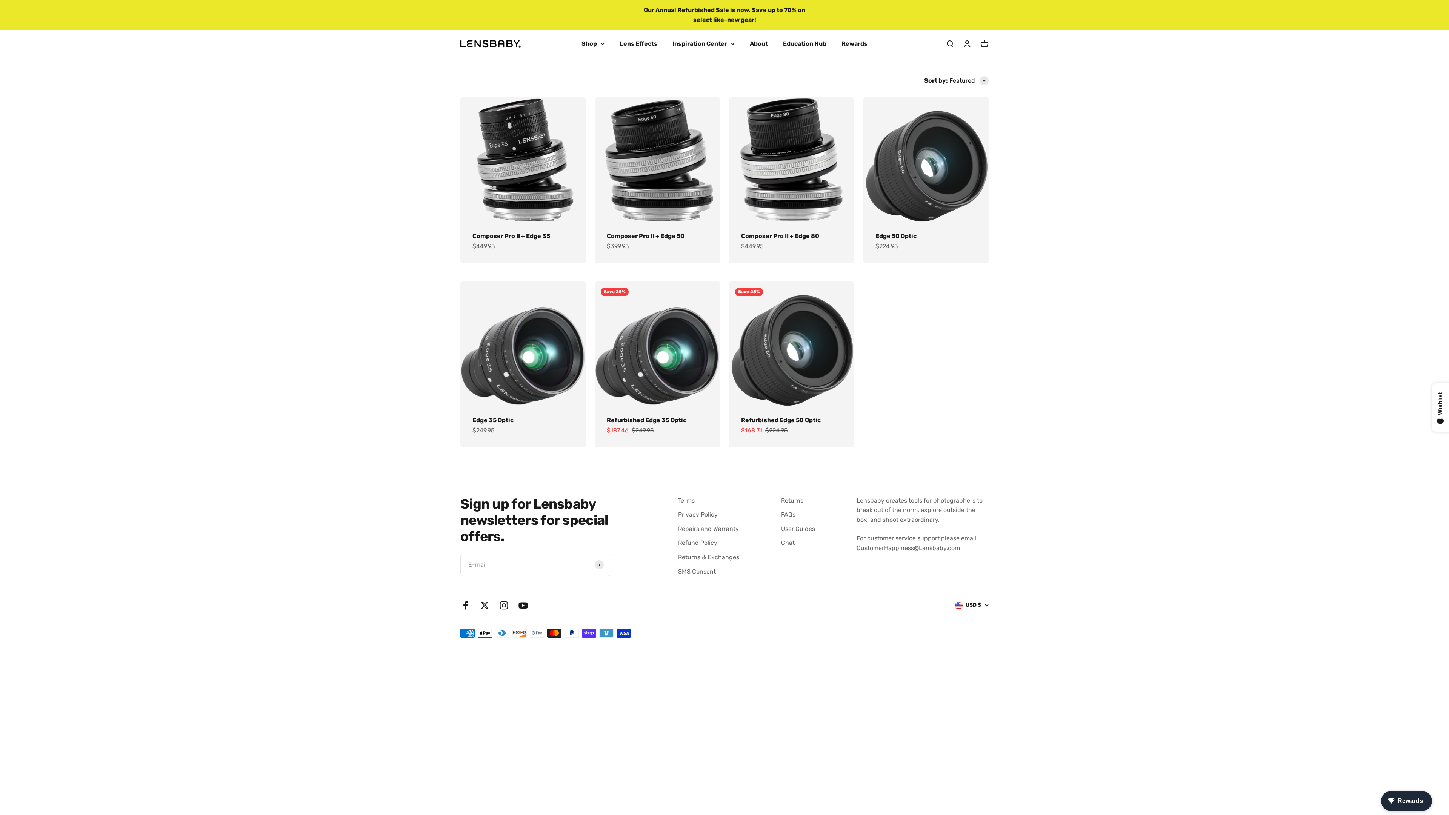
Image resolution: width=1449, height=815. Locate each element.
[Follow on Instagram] (504, 605)
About (759, 43)
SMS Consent (697, 571)
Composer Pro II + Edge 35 (511, 236)
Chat (788, 542)
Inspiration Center (699, 43)
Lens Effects (638, 43)
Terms (686, 500)
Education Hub (804, 43)
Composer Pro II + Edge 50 (646, 236)
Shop (589, 43)
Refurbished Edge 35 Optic (646, 420)
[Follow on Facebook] (465, 605)
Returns (792, 500)
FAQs (788, 514)
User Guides (798, 528)
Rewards (854, 43)
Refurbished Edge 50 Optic (781, 420)
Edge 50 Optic (896, 236)
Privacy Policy (698, 514)
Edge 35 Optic (493, 420)
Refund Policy (697, 542)
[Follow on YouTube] (523, 605)
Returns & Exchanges (708, 557)
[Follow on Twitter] (485, 605)
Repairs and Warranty (708, 528)
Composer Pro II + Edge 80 (780, 236)
